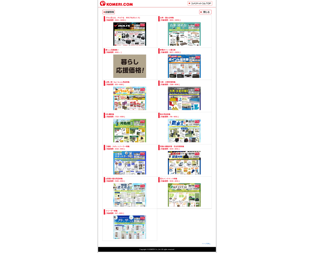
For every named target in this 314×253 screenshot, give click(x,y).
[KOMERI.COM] (116, 5)
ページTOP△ (206, 244)
